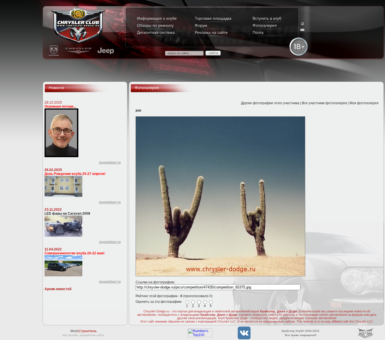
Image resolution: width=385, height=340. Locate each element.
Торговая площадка (213, 18)
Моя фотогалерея (364, 103)
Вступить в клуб (267, 18)
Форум (201, 25)
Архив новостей (58, 289)
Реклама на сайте (211, 32)
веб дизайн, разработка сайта (83, 335)
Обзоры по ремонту (155, 25)
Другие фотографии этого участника (270, 103)
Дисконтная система (156, 32)
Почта (258, 32)
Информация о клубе (157, 18)
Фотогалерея (265, 25)
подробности (110, 163)
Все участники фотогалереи (324, 103)
